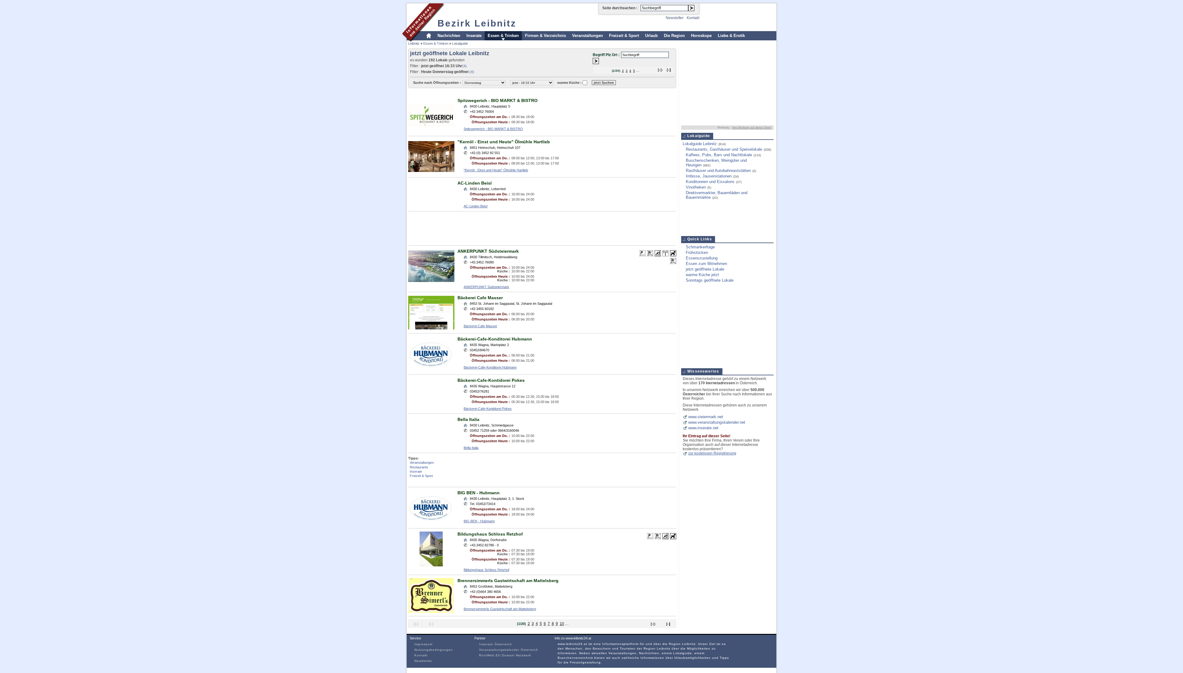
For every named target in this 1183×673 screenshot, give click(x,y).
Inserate (474, 35)
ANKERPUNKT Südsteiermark (488, 251)
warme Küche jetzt (702, 274)
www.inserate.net (703, 428)
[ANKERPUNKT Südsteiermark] (431, 282)
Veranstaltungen (587, 35)
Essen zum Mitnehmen (706, 263)
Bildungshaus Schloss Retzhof (490, 534)
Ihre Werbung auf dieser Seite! (751, 127)
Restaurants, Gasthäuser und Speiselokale (724, 149)
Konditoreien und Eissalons (710, 181)
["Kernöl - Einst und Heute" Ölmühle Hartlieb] (431, 172)
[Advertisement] (520, 92)
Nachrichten (448, 35)
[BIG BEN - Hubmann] (431, 523)
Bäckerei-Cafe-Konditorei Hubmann (494, 338)
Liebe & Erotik (731, 35)
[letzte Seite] (669, 69)
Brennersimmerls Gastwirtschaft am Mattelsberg (508, 580)
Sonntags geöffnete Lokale (710, 280)
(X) (464, 66)
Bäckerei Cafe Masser (480, 297)
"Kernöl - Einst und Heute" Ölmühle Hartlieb (503, 141)
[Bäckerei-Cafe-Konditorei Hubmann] (431, 370)
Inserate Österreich (495, 644)
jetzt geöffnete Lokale (705, 269)
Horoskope (701, 35)
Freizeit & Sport (624, 35)
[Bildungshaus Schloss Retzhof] (431, 565)
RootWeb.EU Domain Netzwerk (505, 655)
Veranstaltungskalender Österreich (508, 649)
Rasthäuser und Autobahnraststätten (718, 170)
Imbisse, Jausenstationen (709, 176)
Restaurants (419, 467)
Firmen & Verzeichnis (545, 35)
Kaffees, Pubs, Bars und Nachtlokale (719, 155)
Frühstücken (697, 252)
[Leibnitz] (423, 41)
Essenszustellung (702, 258)
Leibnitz (414, 43)
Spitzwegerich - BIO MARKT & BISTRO (497, 100)
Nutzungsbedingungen (433, 649)
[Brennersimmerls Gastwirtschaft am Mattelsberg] (431, 611)
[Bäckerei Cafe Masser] (431, 328)
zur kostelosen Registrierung (712, 453)
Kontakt (693, 18)
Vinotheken (696, 187)
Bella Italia (468, 419)
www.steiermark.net (705, 416)
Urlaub (651, 35)
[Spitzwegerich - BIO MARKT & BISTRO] (431, 131)
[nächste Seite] (660, 69)
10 (562, 624)
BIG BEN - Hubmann (478, 492)
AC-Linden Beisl (474, 183)
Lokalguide (460, 43)
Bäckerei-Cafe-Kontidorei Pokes (491, 380)
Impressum (423, 644)
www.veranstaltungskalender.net (716, 422)
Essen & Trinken (503, 35)
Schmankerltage (700, 247)
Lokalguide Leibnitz (700, 143)
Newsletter (675, 18)
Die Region (674, 35)
